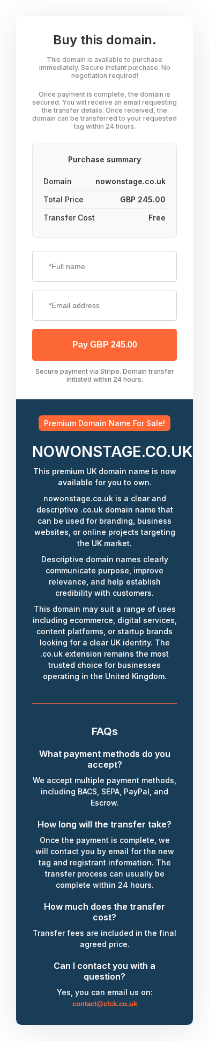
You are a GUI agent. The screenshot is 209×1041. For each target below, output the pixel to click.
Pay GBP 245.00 (104, 344)
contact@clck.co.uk (104, 1004)
